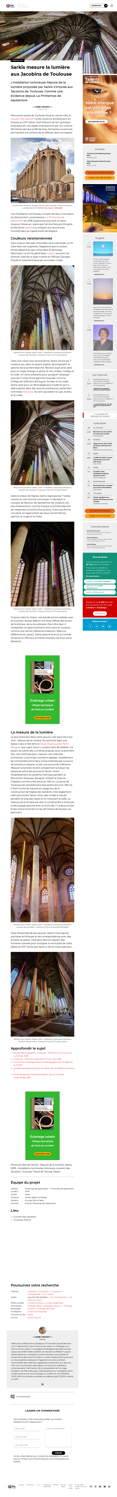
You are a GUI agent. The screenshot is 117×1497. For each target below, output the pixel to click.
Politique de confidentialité (47, 1485)
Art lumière (48, 1294)
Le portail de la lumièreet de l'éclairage (23, 6)
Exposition (44, 1291)
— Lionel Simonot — (42, 107)
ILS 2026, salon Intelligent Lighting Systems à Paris (101, 473)
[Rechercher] (106, 6)
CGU (38, 1485)
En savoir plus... (99, 274)
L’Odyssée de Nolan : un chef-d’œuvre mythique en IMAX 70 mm (102, 405)
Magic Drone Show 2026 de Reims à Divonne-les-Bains (102, 446)
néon (51, 253)
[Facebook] (90, 626)
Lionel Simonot (34, 1317)
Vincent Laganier (92, 537)
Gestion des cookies (70, 1486)
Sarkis (28, 227)
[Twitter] (103, 626)
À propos (21, 1485)
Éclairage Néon (34, 1306)
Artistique (32, 1291)
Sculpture (56, 1291)
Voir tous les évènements (99, 511)
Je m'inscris (100, 613)
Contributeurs (30, 1485)
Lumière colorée (35, 1303)
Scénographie (34, 1294)
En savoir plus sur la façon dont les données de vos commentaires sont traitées (41, 1459)
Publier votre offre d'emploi (100, 178)
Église (30, 1315)
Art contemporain (58, 1297)
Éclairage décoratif (46, 1309)
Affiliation (56, 1485)
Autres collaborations (95, 592)
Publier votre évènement (99, 516)
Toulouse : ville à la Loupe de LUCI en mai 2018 (37, 1059)
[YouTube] (109, 626)
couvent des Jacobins (23, 119)
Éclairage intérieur (52, 1306)
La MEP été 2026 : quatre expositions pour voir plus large (102, 460)
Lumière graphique (54, 1303)
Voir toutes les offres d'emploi (100, 173)
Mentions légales (63, 1485)
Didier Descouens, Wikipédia (50, 208)
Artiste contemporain (37, 1312)
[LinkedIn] (42, 1384)
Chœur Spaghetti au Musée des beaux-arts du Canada (103, 499)
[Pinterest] (91, 1486)
